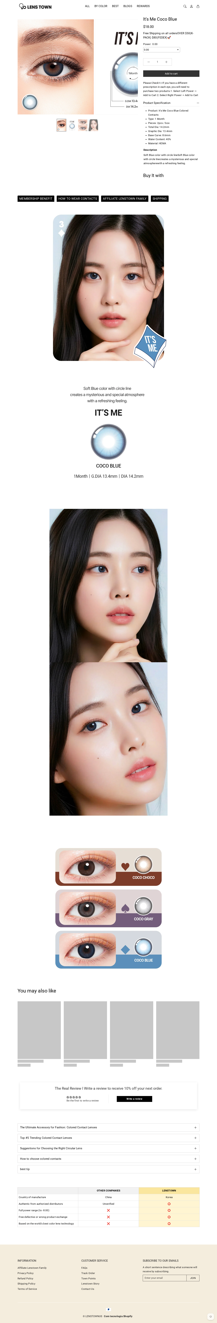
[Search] (185, 6)
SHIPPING (160, 198)
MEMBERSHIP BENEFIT (36, 198)
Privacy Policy (26, 1273)
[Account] (191, 6)
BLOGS (127, 6)
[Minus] (148, 61)
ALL (87, 6)
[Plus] (166, 61)
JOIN (193, 1278)
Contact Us (87, 1288)
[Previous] (21, 67)
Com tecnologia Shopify (118, 1316)
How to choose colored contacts (40, 1158)
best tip (25, 1169)
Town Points (88, 1278)
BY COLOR (100, 6)
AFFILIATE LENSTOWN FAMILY (125, 198)
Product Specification (156, 103)
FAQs (84, 1267)
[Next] (133, 67)
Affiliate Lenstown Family (32, 1267)
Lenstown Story (90, 1283)
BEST (115, 6)
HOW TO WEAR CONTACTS (77, 198)
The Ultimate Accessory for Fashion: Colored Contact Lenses (58, 1127)
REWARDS (143, 6)
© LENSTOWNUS (92, 1316)
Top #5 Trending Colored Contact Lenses (46, 1138)
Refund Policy (25, 1278)
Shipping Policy (26, 1283)
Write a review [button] (134, 1098)
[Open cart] (198, 6)
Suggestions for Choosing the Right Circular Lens (51, 1148)
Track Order (88, 1273)
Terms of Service (27, 1288)
